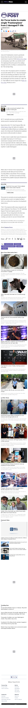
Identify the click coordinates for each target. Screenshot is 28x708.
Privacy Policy (4, 686)
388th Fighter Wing (6, 127)
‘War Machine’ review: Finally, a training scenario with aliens (13, 366)
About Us (17, 696)
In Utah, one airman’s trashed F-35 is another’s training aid (15, 108)
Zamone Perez (5, 27)
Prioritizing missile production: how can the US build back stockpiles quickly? (18, 542)
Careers (16, 697)
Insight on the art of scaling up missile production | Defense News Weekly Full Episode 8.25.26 (14, 538)
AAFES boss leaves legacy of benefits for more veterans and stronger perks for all (12, 416)
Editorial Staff (4, 701)
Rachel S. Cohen (10, 114)
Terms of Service (4, 688)
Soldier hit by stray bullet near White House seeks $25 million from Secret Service (13, 511)
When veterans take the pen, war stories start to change (12, 390)
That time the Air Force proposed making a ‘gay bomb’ (12, 318)
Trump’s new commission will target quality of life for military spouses (14, 440)
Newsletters (17, 688)
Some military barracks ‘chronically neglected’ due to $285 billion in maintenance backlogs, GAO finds (14, 613)
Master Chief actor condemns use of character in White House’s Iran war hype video (13, 342)
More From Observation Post (9, 252)
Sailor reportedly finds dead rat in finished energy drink (13, 294)
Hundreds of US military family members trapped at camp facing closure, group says (13, 622)
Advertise (3, 696)
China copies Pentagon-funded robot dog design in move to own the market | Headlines (17, 549)
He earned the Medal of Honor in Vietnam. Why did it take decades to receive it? (14, 608)
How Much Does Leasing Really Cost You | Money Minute (17, 555)
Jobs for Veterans (18, 699)
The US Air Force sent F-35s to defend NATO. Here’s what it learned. (15, 186)
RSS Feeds (17, 690)
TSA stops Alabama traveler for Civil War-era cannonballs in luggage (12, 270)
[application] (14, 529)
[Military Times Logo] (8, 2)
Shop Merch (17, 691)
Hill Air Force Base (22, 59)
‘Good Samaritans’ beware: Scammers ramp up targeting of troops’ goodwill (12, 464)
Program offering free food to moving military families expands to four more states (12, 488)
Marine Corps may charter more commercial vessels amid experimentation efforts (14, 627)
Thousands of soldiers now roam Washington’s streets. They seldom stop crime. (12, 617)
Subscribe (17, 686)
